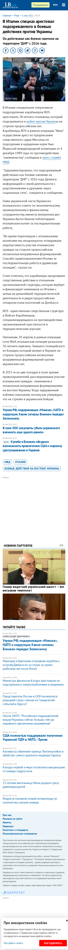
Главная (7, 15)
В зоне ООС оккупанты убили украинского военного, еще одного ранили (31, 430)
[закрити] (67, 920)
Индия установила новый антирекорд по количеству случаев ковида (30, 800)
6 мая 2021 (27, 15)
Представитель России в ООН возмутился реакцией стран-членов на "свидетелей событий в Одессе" (30, 700)
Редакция (8, 826)
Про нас (7, 815)
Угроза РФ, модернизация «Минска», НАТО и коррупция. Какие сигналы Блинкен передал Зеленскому (33, 414)
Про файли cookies (13, 943)
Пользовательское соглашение (20, 833)
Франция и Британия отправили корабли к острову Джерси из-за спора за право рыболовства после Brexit (31, 665)
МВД (7, 462)
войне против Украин (41, 121)
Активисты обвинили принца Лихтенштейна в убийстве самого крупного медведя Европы (33, 753)
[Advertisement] (34, 505)
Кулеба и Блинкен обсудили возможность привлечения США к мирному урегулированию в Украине (32, 446)
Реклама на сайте (12, 818)
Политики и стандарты (15, 829)
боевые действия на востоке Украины (31, 468)
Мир (16, 15)
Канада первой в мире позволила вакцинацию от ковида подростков (34, 769)
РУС (55, 5)
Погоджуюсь (53, 943)
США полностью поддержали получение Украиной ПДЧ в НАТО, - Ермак (32, 737)
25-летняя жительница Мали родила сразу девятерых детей (31, 785)
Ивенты (7, 822)
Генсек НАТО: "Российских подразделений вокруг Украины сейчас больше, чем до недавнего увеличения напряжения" (30, 720)
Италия (20, 462)
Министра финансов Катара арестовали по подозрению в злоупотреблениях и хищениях (33, 683)
